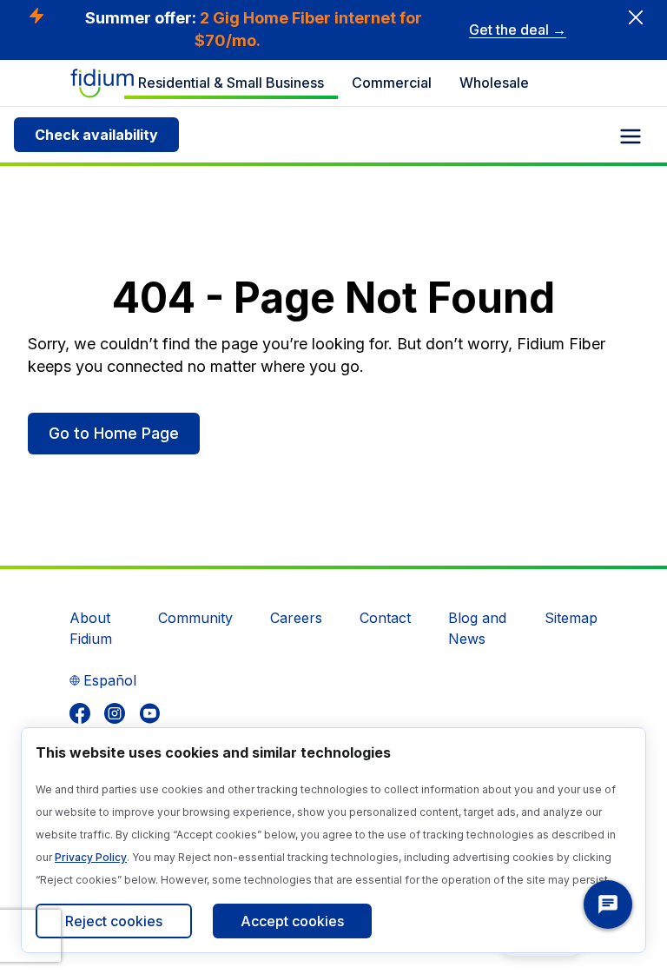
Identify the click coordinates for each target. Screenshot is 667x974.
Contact (385, 617)
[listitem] (79, 713)
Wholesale (494, 82)
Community (195, 617)
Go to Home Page (114, 433)
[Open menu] (630, 136)
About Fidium (90, 628)
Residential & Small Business (231, 82)
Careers (296, 617)
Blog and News (477, 628)
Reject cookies (113, 921)
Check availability (96, 134)
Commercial (392, 82)
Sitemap (571, 617)
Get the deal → (517, 29)
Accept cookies (292, 921)
